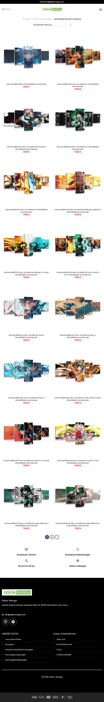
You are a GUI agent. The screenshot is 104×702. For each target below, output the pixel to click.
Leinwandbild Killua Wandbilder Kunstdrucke (26, 84)
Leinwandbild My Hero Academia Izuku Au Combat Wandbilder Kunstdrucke (26, 461)
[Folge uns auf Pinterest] (13, 622)
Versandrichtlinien (13, 639)
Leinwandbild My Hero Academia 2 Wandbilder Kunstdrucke (78, 148)
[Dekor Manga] (52, 9)
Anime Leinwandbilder (42, 19)
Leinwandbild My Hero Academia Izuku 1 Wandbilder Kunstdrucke (26, 336)
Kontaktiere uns (64, 644)
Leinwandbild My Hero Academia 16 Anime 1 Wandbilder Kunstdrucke (26, 148)
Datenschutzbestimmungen (19, 649)
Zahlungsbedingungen (16, 659)
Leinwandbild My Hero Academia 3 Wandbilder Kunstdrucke (26, 210)
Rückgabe (9, 644)
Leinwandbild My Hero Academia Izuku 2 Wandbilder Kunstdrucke (78, 336)
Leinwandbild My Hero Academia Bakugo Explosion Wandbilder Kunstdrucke (78, 210)
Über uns (60, 639)
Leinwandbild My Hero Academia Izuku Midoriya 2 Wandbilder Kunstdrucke (77, 524)
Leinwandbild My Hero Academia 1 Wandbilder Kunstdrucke (78, 85)
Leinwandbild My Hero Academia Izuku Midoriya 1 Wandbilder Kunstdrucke (26, 524)
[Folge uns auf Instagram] (5, 622)
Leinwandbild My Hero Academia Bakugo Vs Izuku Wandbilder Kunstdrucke (26, 273)
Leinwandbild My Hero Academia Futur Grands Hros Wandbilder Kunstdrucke (78, 273)
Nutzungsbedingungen (15, 654)
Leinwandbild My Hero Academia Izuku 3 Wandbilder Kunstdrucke (26, 399)
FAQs (59, 649)
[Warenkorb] (100, 9)
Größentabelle (63, 654)
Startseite (27, 19)
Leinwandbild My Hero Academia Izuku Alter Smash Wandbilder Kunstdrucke (78, 399)
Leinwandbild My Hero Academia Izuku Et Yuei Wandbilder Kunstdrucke (77, 461)
